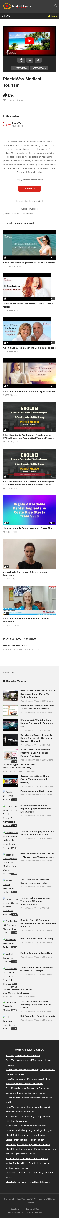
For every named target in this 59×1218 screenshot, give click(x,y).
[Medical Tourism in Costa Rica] (10, 958)
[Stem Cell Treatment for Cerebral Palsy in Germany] (29, 373)
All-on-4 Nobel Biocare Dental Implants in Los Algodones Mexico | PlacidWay (35, 752)
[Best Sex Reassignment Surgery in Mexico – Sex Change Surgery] (10, 864)
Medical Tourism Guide (15, 645)
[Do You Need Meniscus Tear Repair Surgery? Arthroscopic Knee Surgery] (10, 816)
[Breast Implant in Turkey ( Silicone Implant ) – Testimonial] (29, 554)
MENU (7, 16)
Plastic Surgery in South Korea (36, 791)
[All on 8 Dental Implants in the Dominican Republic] (29, 331)
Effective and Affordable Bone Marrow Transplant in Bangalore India (36, 723)
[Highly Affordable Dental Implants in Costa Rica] (29, 510)
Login (54, 16)
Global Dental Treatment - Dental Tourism (25, 1135)
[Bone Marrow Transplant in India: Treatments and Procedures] (10, 710)
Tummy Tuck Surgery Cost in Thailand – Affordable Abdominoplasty (35, 901)
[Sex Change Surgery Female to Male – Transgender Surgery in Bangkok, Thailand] (10, 740)
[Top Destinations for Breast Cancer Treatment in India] (10, 886)
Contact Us (29, 188)
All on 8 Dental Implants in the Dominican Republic (29, 348)
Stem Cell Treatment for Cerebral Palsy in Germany (29, 391)
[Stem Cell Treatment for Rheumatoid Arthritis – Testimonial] (29, 600)
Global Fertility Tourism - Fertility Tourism (25, 1140)
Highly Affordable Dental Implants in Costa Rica (27, 528)
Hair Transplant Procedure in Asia (37, 1016)
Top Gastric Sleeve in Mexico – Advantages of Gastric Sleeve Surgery (36, 1004)
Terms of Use (32, 1209)
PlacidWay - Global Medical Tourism (23, 1055)
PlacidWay (17, 123)
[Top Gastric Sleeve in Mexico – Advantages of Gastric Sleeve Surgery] (10, 1006)
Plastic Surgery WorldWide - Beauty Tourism (27, 1158)
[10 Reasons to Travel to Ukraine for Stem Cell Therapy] (10, 976)
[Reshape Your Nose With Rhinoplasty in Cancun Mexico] (29, 287)
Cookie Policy (34, 1212)
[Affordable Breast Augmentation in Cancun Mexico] (29, 245)
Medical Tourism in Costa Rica (36, 953)
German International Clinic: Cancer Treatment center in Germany (34, 779)
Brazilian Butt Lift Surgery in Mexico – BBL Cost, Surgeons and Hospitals (38, 923)
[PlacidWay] (7, 125)
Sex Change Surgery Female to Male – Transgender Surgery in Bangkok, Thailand (36, 738)
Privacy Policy (15, 1212)
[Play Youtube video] (29, 41)
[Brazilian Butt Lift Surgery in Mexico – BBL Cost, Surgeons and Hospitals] (10, 927)
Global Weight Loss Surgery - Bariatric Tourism (28, 1144)
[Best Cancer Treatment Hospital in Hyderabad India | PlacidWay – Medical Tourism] (10, 695)
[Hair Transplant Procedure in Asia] (10, 1023)
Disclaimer (16, 1209)
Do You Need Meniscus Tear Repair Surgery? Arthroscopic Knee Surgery (35, 808)
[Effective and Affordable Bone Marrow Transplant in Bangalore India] (10, 725)
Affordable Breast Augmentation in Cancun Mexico (29, 262)
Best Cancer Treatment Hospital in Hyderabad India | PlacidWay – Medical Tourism (38, 693)
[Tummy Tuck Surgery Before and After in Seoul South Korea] (10, 840)
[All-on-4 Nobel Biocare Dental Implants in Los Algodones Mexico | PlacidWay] (10, 754)
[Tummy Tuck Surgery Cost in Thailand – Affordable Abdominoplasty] (10, 906)
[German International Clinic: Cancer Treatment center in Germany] (10, 781)
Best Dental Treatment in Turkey (36, 938)
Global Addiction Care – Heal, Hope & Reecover (28, 1182)
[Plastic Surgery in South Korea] (10, 796)
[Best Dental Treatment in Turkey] (10, 943)
